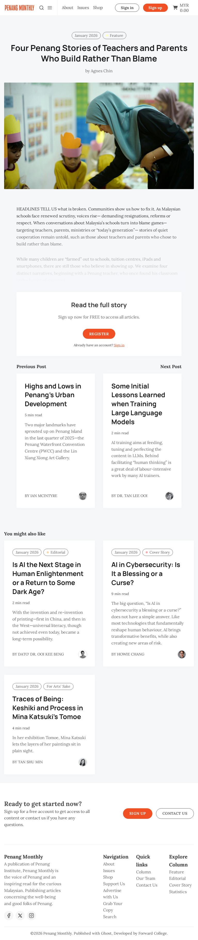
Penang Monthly (57, 933)
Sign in (127, 7)
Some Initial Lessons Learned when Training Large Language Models (138, 404)
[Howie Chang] (182, 654)
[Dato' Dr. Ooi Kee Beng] (83, 654)
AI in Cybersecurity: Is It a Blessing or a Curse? (145, 573)
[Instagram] (31, 915)
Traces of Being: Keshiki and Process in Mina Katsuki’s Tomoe (47, 707)
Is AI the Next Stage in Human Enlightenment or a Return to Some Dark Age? (48, 578)
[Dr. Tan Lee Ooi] (169, 496)
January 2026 (86, 35)
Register (99, 334)
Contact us (174, 813)
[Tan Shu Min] (83, 762)
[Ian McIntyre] (83, 496)
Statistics (178, 891)
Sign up (155, 7)
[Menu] (49, 8)
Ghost (106, 933)
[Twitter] (20, 915)
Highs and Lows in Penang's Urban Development (53, 395)
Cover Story (160, 552)
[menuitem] (67, 7)
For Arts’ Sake (58, 686)
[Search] (41, 7)
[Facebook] (8, 915)
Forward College (152, 933)
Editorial (58, 552)
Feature (116, 35)
